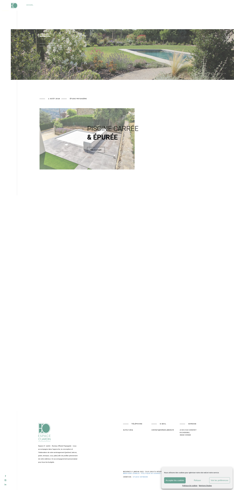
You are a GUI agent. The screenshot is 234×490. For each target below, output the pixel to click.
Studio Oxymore (140, 477)
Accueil (29, 5)
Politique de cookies (189, 486)
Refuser (197, 480)
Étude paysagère (78, 99)
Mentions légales (205, 486)
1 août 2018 (54, 99)
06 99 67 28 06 (128, 430)
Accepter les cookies (175, 480)
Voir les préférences (219, 480)
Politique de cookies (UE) (153, 473)
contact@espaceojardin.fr (162, 430)
